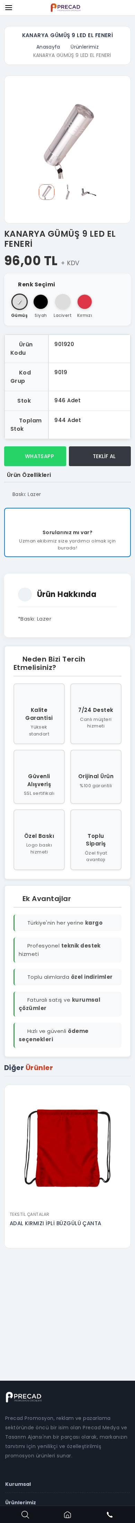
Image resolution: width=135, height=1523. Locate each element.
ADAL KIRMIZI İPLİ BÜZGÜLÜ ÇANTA (55, 1223)
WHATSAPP (38, 456)
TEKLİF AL (103, 456)
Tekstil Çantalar (30, 1214)
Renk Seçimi (36, 284)
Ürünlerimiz (85, 46)
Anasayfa (48, 46)
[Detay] (67, 1203)
